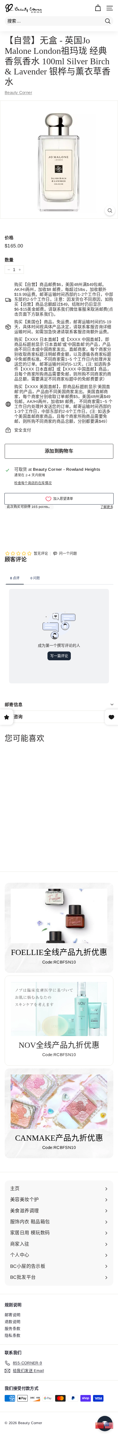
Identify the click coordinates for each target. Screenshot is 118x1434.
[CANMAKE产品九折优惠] (59, 1101)
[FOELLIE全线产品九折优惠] (59, 916)
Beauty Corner (18, 92)
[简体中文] (100, 1425)
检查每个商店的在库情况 (33, 483)
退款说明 (13, 1321)
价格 (9, 237)
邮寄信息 (14, 704)
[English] (109, 1425)
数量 (9, 260)
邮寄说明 (13, 1315)
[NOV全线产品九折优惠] (59, 1009)
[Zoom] (110, 210)
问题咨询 (14, 716)
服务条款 (13, 1328)
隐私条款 (13, 1335)
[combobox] (59, 21)
